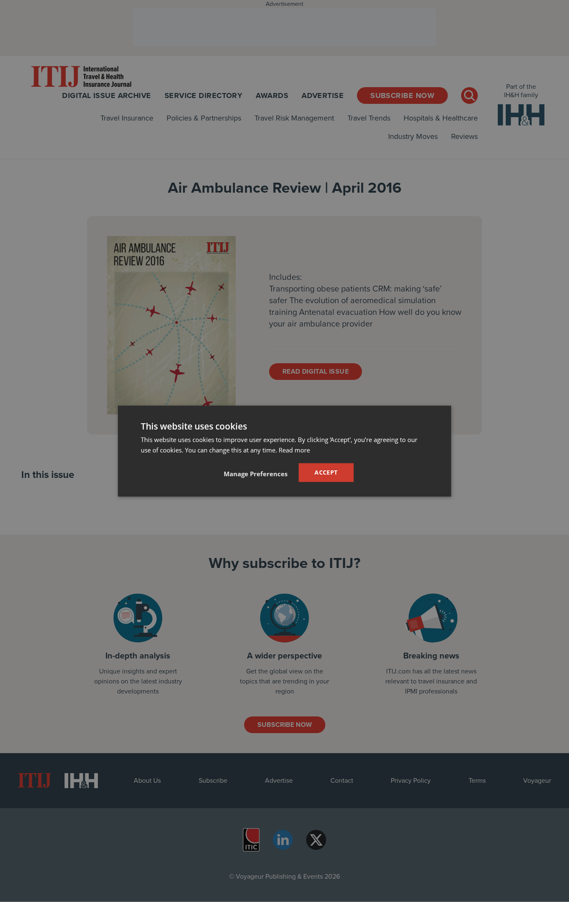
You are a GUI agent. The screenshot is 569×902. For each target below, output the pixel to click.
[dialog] (284, 451)
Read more (294, 449)
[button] (255, 473)
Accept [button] (325, 472)
